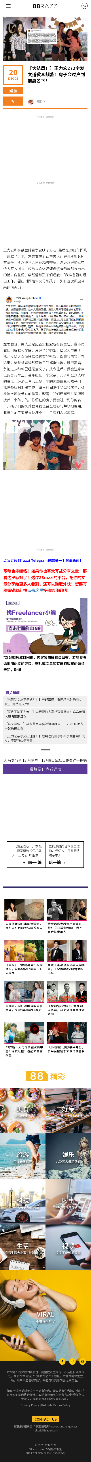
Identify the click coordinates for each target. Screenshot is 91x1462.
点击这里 (35, 590)
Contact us (45, 1419)
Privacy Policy (30, 1405)
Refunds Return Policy (55, 1405)
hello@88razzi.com (45, 1430)
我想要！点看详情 (45, 769)
